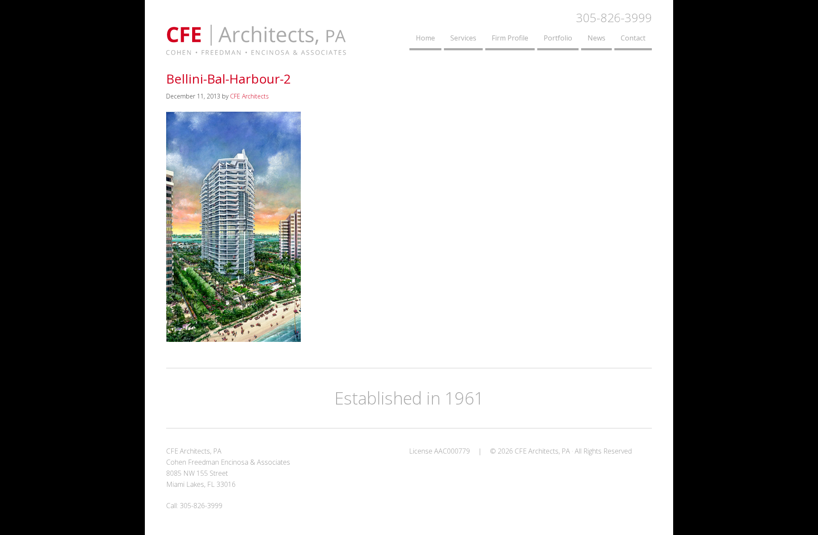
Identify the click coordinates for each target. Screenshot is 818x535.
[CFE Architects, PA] (256, 50)
